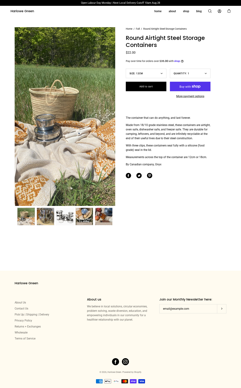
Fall (138, 28)
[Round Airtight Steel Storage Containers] (26, 216)
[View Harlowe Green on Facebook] (115, 361)
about (172, 11)
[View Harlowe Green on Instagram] (125, 361)
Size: (136, 73)
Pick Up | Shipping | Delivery (32, 314)
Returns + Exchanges (28, 326)
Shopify (137, 372)
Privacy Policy (23, 320)
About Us (20, 302)
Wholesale (21, 332)
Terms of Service (25, 338)
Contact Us (21, 308)
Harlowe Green (22, 11)
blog (199, 11)
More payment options (190, 96)
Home (129, 28)
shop (186, 11)
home (158, 11)
